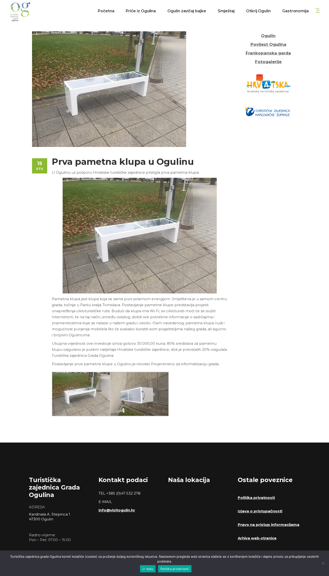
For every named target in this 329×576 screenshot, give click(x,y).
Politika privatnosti (256, 497)
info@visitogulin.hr (117, 510)
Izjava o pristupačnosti (260, 511)
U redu (147, 569)
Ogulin (268, 35)
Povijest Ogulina (268, 44)
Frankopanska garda (268, 53)
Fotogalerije (268, 61)
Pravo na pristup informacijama (268, 524)
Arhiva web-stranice (257, 538)
